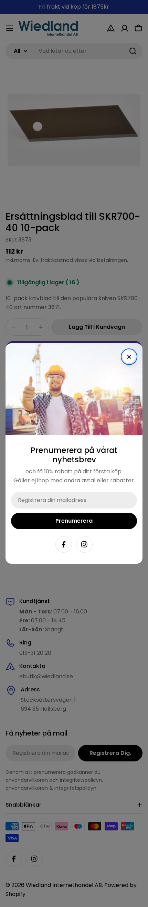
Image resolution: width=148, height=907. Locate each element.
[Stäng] (129, 356)
